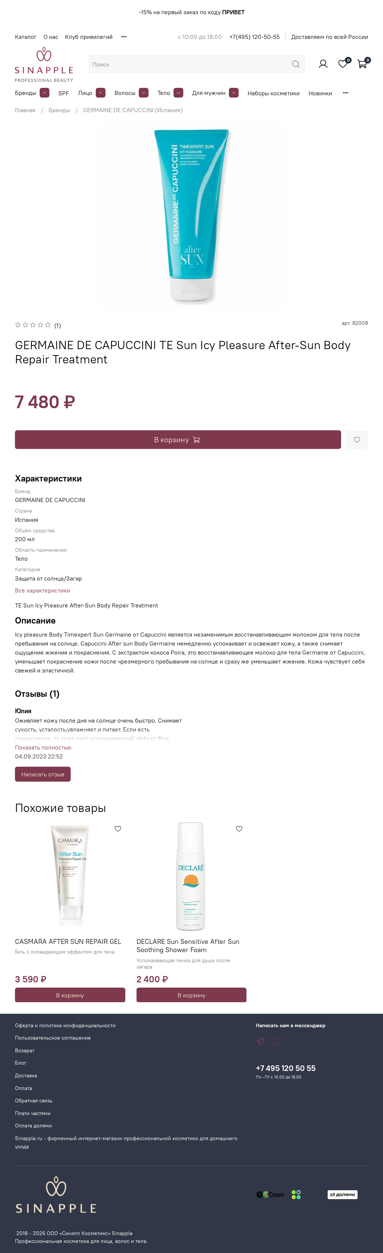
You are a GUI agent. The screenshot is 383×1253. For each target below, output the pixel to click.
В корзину (70, 994)
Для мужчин (209, 92)
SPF (63, 93)
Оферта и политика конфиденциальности (65, 1025)
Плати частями (32, 1113)
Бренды (25, 92)
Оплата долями (33, 1125)
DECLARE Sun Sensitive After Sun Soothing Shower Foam (188, 945)
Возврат (24, 1050)
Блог (21, 1062)
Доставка (26, 1075)
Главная (25, 110)
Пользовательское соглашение (53, 1037)
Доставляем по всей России (329, 36)
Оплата (23, 1088)
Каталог (26, 36)
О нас (50, 36)
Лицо (85, 92)
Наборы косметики (274, 93)
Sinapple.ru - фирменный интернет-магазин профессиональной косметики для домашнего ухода (126, 1142)
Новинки (320, 93)
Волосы (124, 92)
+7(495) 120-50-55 (254, 36)
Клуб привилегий (89, 36)
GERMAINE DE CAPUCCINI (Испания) (133, 110)
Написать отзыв (42, 774)
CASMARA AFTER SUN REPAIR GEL (68, 941)
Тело (163, 92)
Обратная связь (33, 1100)
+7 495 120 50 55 (286, 1068)
